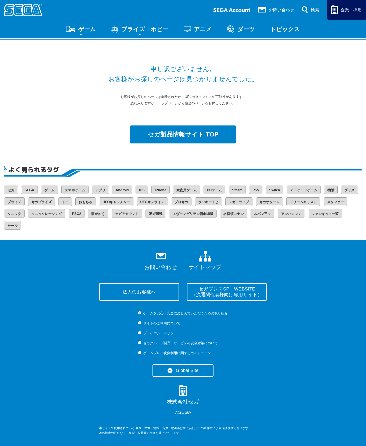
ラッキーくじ (208, 202)
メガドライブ (239, 202)
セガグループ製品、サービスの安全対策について (180, 343)
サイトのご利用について (161, 323)
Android (122, 190)
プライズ (14, 202)
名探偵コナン (233, 214)
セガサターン (269, 202)
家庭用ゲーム (186, 190)
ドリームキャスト (303, 202)
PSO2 (76, 214)
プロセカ (181, 202)
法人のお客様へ (139, 292)
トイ (65, 202)
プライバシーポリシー (160, 333)
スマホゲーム (75, 190)
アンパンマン (291, 214)
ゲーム (87, 29)
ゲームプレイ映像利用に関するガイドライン (177, 353)
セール (13, 225)
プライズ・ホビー (144, 29)
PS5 (255, 190)
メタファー (335, 202)
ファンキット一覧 (325, 214)
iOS (142, 190)
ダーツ (246, 29)
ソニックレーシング (46, 214)
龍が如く (98, 214)
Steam (237, 190)
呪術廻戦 (155, 214)
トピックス (285, 29)
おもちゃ (85, 202)
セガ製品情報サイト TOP (183, 134)
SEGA (29, 190)
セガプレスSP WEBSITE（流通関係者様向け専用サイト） (226, 291)
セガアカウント (127, 214)
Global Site (187, 370)
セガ (11, 190)
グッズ (349, 190)
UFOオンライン (152, 202)
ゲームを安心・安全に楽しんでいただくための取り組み (185, 313)
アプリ (100, 190)
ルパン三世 (262, 214)
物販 (330, 190)
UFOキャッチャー (116, 202)
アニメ (203, 29)
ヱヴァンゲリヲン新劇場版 (193, 214)
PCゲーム (214, 190)
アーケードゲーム (303, 190)
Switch (274, 190)
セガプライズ (41, 202)
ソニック (14, 214)
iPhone (160, 190)
